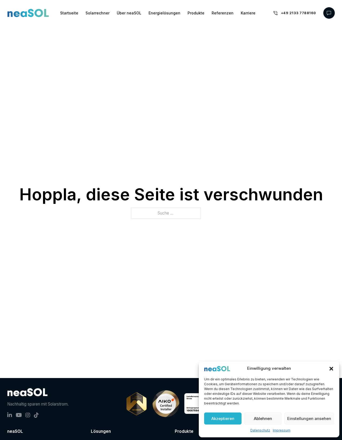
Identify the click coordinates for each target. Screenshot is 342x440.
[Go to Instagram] (27, 415)
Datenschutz (260, 430)
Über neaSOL (129, 13)
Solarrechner (98, 13)
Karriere (248, 13)
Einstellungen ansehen (309, 418)
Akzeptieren (222, 418)
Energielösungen (164, 13)
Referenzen (223, 13)
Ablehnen (263, 418)
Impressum (281, 430)
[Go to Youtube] (19, 415)
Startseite (69, 13)
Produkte (196, 13)
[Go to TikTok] (36, 415)
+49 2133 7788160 (298, 13)
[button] (331, 368)
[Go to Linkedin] (9, 415)
